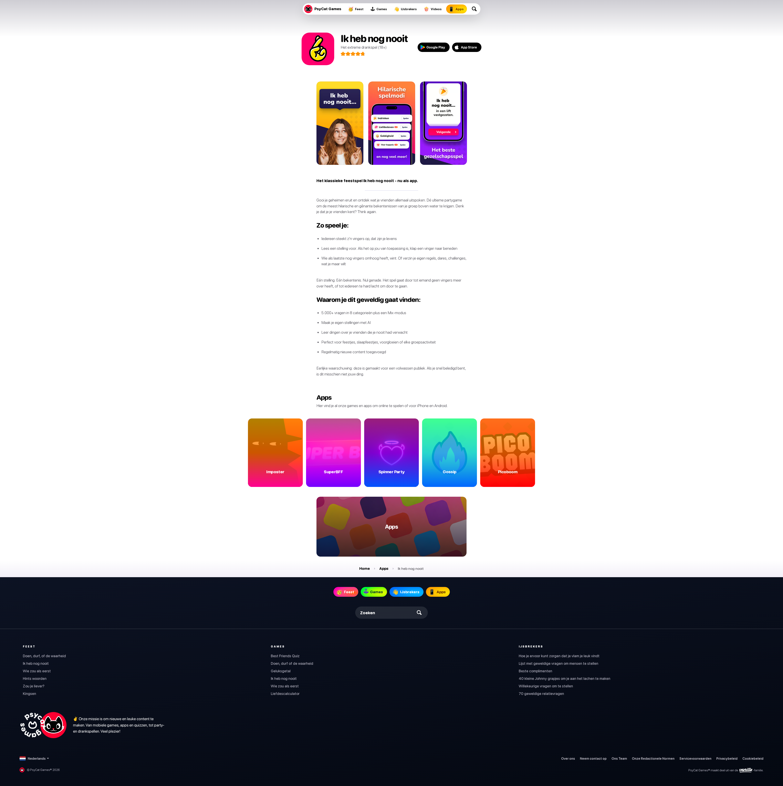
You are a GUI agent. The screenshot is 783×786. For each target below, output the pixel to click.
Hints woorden (34, 678)
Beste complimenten (535, 671)
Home (364, 568)
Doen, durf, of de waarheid (44, 656)
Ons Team (619, 758)
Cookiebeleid (752, 758)
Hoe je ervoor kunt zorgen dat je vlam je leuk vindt (559, 656)
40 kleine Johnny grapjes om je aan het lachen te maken (564, 678)
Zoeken (367, 612)
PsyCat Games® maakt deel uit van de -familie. (725, 770)
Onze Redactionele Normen (653, 758)
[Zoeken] (474, 9)
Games (278, 646)
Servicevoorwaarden (695, 758)
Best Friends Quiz (285, 656)
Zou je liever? (33, 686)
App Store (469, 47)
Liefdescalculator (285, 693)
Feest (29, 646)
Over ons (568, 758)
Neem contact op (593, 758)
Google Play (435, 47)
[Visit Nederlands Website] (43, 725)
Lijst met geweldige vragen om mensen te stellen (558, 663)
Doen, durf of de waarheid (292, 663)
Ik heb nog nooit (36, 663)
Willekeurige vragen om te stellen (546, 686)
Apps (383, 568)
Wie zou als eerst (37, 671)
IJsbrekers (531, 646)
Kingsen (29, 693)
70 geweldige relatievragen (541, 693)
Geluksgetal (281, 671)
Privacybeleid (727, 758)
